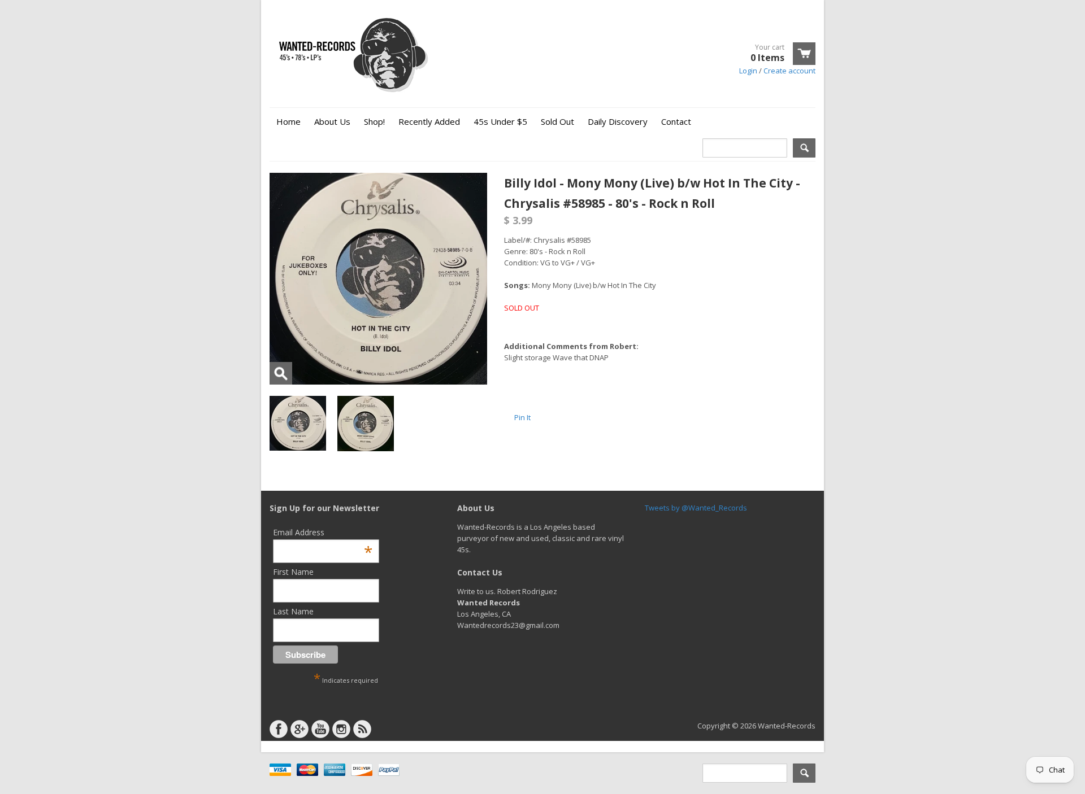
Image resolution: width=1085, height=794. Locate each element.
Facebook (279, 729)
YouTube (320, 729)
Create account (789, 71)
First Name (293, 571)
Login (748, 71)
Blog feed (362, 729)
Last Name (293, 611)
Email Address (322, 532)
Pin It (522, 417)
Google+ (299, 729)
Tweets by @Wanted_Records (696, 508)
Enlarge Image (281, 373)
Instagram (341, 729)
